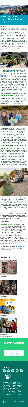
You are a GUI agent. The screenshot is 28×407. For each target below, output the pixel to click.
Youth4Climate (3, 276)
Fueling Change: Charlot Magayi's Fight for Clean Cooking (10, 298)
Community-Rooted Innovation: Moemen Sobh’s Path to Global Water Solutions (12, 278)
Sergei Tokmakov (21, 246)
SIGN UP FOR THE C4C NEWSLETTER (14, 343)
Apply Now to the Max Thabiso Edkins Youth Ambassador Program (12, 317)
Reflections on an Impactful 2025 (6, 336)
